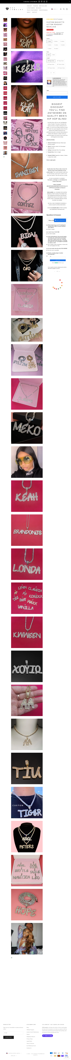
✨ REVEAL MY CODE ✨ (49, 534)
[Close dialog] (60, 515)
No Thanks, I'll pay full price (49, 538)
